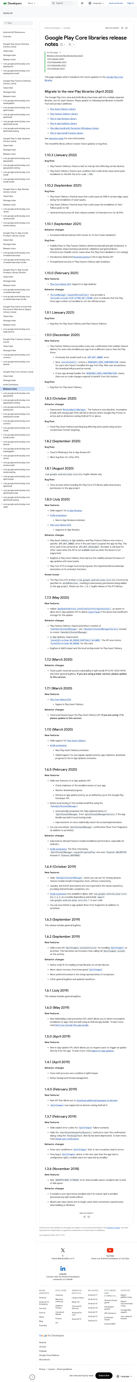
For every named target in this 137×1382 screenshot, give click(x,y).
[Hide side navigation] (32, 1377)
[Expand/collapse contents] (60, 52)
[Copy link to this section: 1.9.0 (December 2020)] (82, 335)
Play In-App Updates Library (63, 123)
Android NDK (109, 1324)
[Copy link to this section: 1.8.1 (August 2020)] (76, 468)
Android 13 (92, 1312)
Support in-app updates (102, 1051)
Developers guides (109, 1308)
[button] (17, 65)
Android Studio (116, 3)
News (41, 1317)
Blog (41, 1321)
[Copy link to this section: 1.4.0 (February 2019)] (79, 1089)
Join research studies (126, 1317)
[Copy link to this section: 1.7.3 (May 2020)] (71, 598)
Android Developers (52, 28)
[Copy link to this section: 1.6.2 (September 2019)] (82, 937)
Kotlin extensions (58, 515)
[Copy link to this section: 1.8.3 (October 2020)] (79, 398)
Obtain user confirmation (67, 1139)
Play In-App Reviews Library (63, 118)
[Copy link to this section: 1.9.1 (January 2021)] (77, 312)
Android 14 (93, 1308)
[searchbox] (18, 23)
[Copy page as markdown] (70, 44)
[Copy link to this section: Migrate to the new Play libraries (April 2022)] (116, 91)
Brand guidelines (64, 1369)
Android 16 (93, 1299)
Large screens (78, 1297)
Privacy (59, 1318)
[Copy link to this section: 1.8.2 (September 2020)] (83, 441)
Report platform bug (126, 1296)
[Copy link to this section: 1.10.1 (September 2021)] (84, 224)
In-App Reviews (74, 510)
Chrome (42, 1347)
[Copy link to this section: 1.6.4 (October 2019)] (78, 867)
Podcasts (43, 1325)
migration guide (56, 138)
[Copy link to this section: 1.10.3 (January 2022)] (79, 155)
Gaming (59, 1295)
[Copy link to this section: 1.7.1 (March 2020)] (74, 688)
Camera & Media (60, 1313)
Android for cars (77, 1313)
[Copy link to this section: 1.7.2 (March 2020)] (75, 659)
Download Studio (108, 1318)
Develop (8, 13)
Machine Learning (59, 1300)
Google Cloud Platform (49, 1355)
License (51, 1369)
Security (42, 1308)
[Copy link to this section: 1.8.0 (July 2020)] (72, 499)
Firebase (43, 1351)
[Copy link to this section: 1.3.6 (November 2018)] (81, 1169)
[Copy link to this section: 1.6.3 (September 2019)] (82, 919)
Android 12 (92, 1316)
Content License (113, 1228)
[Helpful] (122, 28)
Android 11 (92, 1320)
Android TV (76, 1319)
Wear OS (75, 1302)
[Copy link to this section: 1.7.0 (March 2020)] (75, 729)
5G (57, 1323)
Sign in (130, 3)
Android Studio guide (110, 1301)
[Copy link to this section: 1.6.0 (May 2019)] (72, 1008)
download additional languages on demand (97, 1100)
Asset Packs (94, 612)
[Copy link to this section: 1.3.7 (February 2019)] (79, 1116)
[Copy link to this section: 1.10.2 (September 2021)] (84, 185)
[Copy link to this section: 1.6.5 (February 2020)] (79, 769)
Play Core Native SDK (60, 284)
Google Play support (126, 1311)
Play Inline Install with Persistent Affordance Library (74, 128)
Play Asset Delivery (76, 740)
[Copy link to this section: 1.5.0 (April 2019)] (73, 1036)
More (30, 3)
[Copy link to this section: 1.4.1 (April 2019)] (72, 1062)
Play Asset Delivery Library (63, 109)
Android (42, 1297)
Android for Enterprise (44, 1303)
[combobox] (64, 3)
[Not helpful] (126, 28)
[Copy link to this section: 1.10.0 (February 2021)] (81, 273)
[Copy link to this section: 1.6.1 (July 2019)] (71, 990)
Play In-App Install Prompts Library (66, 133)
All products (44, 1359)
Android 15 (92, 1303)
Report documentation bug (127, 1303)
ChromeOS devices (76, 1307)
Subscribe (104, 1375)
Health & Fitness (59, 1306)
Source (42, 1312)
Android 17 (92, 1295)
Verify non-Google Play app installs (71, 1025)
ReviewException (81, 257)
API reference (110, 1313)
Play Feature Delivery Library (64, 114)
